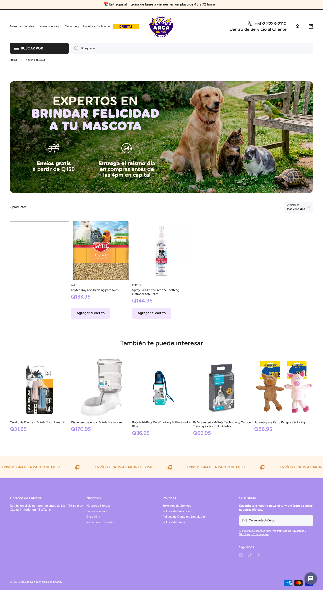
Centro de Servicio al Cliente (258, 29)
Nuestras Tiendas (98, 506)
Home (13, 59)
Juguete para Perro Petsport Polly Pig (279, 422)
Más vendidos (296, 209)
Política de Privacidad (177, 511)
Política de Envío (174, 522)
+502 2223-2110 (270, 23)
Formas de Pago (97, 511)
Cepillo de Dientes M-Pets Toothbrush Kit (38, 422)
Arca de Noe (27, 581)
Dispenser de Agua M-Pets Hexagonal (97, 422)
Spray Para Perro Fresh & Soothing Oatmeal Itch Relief (155, 292)
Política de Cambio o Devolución (185, 517)
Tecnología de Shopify (49, 581)
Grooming (93, 517)
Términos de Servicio (177, 506)
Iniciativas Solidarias (100, 522)
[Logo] (161, 26)
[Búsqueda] (75, 48)
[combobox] (192, 48)
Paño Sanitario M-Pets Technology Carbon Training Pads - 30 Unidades (222, 424)
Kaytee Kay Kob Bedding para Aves (95, 290)
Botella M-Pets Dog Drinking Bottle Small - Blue (161, 424)
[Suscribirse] (307, 520)
